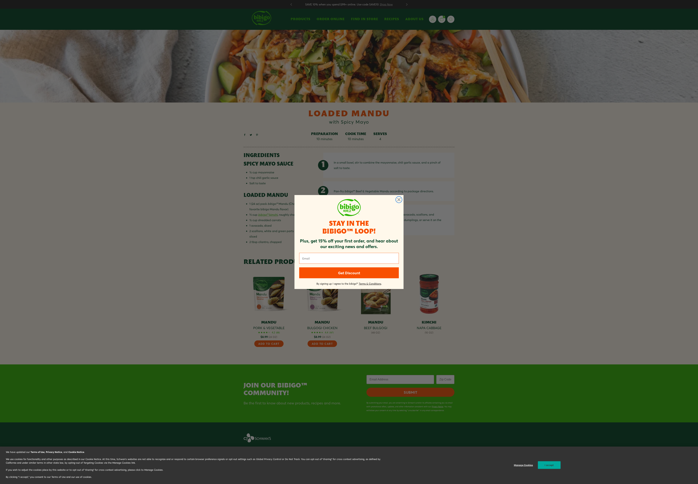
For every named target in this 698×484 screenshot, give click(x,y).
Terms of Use (38, 451)
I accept (549, 465)
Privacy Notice (54, 451)
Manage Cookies (523, 465)
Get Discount (349, 272)
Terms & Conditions (370, 283)
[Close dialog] (399, 199)
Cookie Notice (76, 451)
